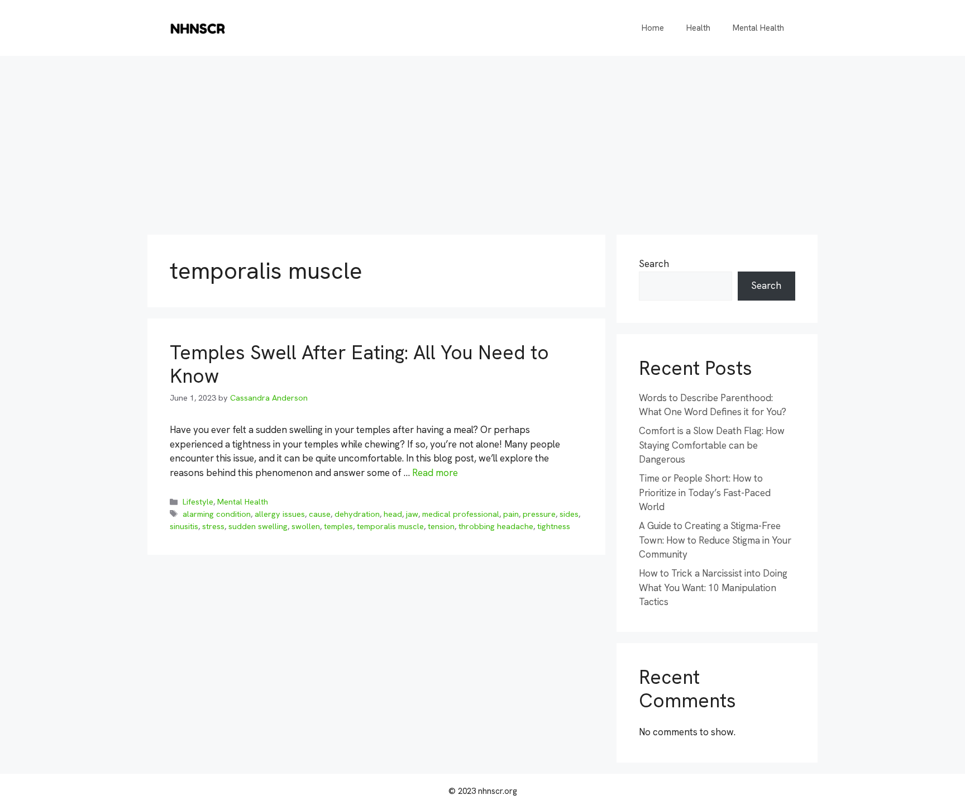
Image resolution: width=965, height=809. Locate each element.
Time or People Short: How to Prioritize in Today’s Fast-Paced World (705, 492)
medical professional (460, 514)
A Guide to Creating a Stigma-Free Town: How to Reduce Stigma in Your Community (715, 540)
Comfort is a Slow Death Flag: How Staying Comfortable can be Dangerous (712, 445)
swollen (306, 526)
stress (213, 526)
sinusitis (184, 526)
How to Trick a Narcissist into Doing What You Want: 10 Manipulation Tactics (713, 587)
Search (654, 264)
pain (511, 514)
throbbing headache (495, 526)
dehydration (357, 514)
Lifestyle (198, 502)
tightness (553, 526)
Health (698, 28)
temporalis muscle (390, 526)
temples (338, 526)
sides (569, 514)
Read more (435, 473)
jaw (412, 514)
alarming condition (217, 514)
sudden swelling (258, 526)
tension (441, 526)
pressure (539, 514)
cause (320, 514)
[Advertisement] (482, 139)
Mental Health (758, 28)
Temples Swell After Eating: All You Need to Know (359, 364)
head (393, 514)
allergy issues (280, 514)
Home (653, 28)
